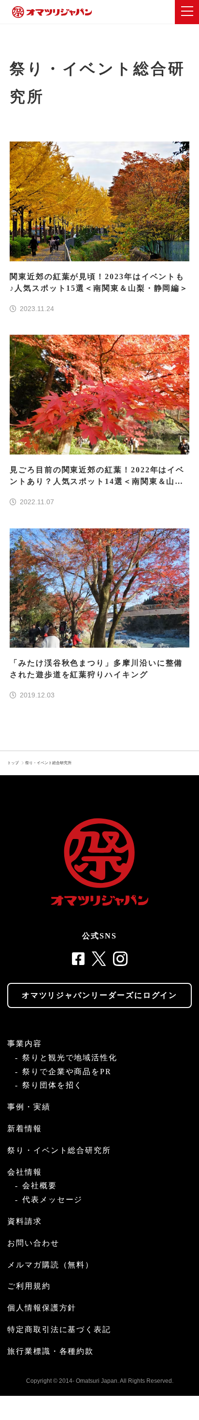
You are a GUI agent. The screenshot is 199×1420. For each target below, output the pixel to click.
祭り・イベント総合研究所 (48, 763)
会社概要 (39, 1185)
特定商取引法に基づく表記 (59, 1329)
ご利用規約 (29, 1286)
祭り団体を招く (52, 1085)
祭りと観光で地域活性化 (69, 1057)
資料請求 (24, 1221)
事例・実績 (29, 1107)
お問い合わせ (33, 1243)
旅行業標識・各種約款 (50, 1351)
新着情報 (24, 1128)
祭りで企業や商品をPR (67, 1071)
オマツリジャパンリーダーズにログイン (100, 995)
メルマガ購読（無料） (50, 1265)
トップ (13, 763)
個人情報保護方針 (41, 1308)
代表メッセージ (52, 1199)
